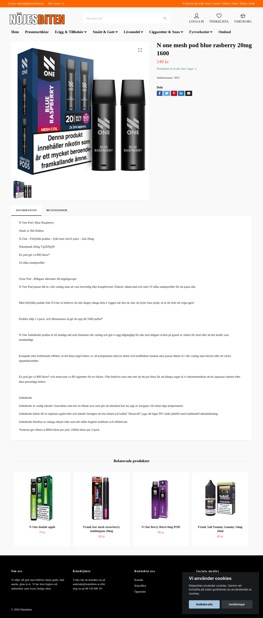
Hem (15, 32)
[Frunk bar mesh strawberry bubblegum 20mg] (101, 498)
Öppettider (140, 592)
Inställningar (237, 604)
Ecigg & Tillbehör (69, 32)
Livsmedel (132, 32)
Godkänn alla (204, 604)
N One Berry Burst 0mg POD (161, 527)
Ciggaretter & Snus (164, 32)
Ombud (225, 32)
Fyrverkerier (199, 32)
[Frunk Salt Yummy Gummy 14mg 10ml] (220, 498)
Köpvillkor (140, 586)
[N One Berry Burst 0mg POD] (161, 498)
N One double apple (42, 527)
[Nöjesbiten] (38, 19)
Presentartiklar (37, 32)
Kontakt (138, 580)
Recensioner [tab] (56, 210)
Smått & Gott (103, 32)
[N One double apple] (42, 498)
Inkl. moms (54, 3)
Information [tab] (26, 210)
